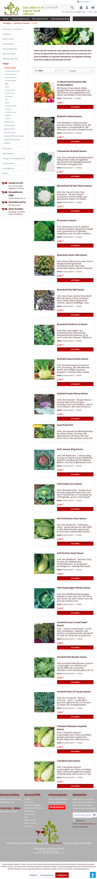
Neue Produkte (8, 39)
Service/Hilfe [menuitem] (84, 2)
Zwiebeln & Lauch (11, 112)
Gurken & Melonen (11, 77)
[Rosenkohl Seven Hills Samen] (44, 265)
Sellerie (7, 103)
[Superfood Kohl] (44, 431)
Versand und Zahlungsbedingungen (32, 803)
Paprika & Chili (9, 93)
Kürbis (7, 87)
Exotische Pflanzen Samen (14, 136)
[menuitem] (59, 7)
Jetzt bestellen (75, 107)
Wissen (5, 173)
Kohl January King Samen (70, 449)
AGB (25, 817)
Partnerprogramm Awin (57, 802)
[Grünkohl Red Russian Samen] (44, 667)
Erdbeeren (8, 115)
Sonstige (8, 118)
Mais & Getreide (10, 90)
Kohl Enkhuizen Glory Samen (72, 518)
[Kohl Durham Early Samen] (44, 563)
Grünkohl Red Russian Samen (72, 656)
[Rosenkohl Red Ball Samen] (44, 300)
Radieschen (9, 96)
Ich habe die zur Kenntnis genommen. (84, 823)
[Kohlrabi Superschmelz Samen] (44, 369)
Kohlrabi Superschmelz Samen (72, 358)
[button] (93, 875)
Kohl (6, 84)
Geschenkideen (9, 44)
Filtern (40, 71)
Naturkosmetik (8, 153)
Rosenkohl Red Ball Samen (70, 289)
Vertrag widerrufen (57, 807)
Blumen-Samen (9, 129)
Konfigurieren (62, 875)
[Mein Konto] (86, 7)
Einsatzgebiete (8, 168)
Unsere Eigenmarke (10, 49)
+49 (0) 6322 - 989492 (10, 808)
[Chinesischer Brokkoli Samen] (44, 161)
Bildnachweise (29, 811)
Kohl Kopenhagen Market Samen (74, 587)
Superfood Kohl (65, 424)
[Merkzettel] (80, 7)
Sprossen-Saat (9, 132)
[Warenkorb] (92, 7)
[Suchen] (72, 7)
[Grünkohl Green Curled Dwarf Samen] (44, 633)
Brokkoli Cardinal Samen (69, 116)
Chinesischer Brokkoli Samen (72, 151)
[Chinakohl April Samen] (44, 771)
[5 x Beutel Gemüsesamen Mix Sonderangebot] (44, 92)
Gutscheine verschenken (12, 29)
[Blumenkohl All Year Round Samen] (44, 196)
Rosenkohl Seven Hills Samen (72, 254)
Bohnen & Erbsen (10, 74)
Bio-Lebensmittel (9, 54)
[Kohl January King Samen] (44, 460)
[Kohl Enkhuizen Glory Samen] (44, 529)
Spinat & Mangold (10, 106)
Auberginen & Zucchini (12, 71)
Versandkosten (55, 843)
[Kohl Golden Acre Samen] (44, 494)
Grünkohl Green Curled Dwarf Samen (72, 624)
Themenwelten (8, 163)
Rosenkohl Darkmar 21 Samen (72, 324)
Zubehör (7, 143)
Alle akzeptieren (47, 875)
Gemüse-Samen (10, 68)
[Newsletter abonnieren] (94, 814)
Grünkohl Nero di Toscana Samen (74, 691)
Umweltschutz (29, 814)
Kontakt (27, 799)
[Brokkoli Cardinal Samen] (44, 127)
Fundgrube (7, 34)
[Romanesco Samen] (44, 231)
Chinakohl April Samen (68, 760)
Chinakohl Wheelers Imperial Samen (71, 728)
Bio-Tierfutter (8, 148)
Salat (7, 99)
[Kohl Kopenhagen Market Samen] (44, 598)
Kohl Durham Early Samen (70, 553)
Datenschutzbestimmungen (83, 824)
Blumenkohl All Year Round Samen (74, 185)
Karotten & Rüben (10, 81)
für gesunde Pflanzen (12, 139)
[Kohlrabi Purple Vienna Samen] (44, 404)
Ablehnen (33, 875)
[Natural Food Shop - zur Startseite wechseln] (12, 9)
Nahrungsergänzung (10, 58)
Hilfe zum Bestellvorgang (57, 799)
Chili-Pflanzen (9, 122)
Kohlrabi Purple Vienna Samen (72, 393)
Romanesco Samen (66, 220)
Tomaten (8, 109)
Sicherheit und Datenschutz (34, 808)
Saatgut (6, 63)
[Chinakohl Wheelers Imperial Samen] (44, 737)
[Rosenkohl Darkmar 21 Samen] (44, 335)
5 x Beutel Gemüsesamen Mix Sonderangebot (71, 83)
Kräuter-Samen (9, 125)
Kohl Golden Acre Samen (69, 483)
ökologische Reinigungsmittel (14, 158)
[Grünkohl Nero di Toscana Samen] (44, 702)
